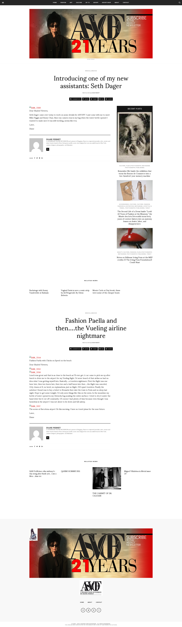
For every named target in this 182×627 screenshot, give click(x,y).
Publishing (140, 167)
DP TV (88, 2)
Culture (79, 2)
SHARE (86, 99)
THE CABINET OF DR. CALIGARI (102, 494)
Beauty (119, 252)
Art (71, 2)
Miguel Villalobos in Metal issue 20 (137, 472)
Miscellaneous (91, 71)
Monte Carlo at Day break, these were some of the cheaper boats (106, 291)
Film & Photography (133, 165)
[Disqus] (69, 190)
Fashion (63, 2)
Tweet (147, 208)
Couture (133, 204)
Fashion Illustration (126, 206)
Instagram (146, 165)
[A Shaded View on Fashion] (91, 33)
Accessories (124, 204)
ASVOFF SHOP (106, 2)
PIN (102, 99)
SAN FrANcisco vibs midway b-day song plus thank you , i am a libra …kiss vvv (42, 473)
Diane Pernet (96, 92)
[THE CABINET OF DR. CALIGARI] (107, 478)
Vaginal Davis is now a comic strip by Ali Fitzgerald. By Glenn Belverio (75, 292)
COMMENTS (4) (76, 99)
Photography (130, 167)
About (117, 2)
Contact (126, 2)
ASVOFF (95, 2)
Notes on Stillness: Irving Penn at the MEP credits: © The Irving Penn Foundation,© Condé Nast (135, 259)
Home (55, 2)
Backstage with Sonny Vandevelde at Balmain (39, 291)
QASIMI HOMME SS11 (70, 471)
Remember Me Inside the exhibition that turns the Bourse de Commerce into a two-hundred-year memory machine (134, 173)
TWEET (95, 99)
